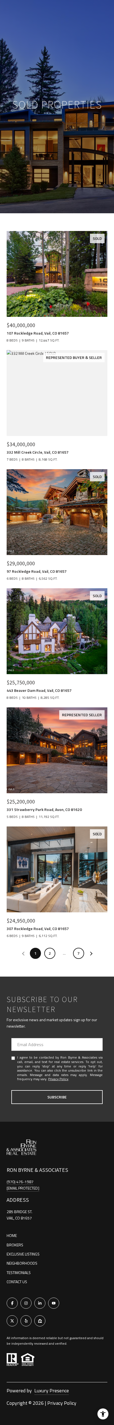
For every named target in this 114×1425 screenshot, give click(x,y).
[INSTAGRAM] (26, 1303)
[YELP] (26, 1320)
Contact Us (17, 1282)
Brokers (15, 1245)
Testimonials (19, 1272)
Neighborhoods (22, 1263)
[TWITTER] (12, 1320)
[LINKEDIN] (39, 1303)
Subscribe (57, 1097)
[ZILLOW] (39, 1320)
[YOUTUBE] (53, 1303)
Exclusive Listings (23, 1254)
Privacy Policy (58, 1079)
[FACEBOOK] (12, 1303)
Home (12, 1235)
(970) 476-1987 (20, 1182)
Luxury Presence (51, 1390)
